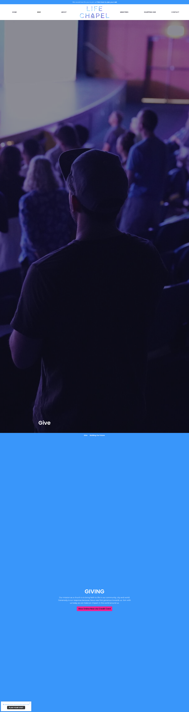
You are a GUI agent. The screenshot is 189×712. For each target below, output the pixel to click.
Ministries (124, 12)
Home (14, 12)
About (64, 12)
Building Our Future (97, 435)
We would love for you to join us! (94, 2)
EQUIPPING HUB (150, 12)
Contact (175, 12)
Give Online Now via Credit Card (94, 608)
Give (39, 12)
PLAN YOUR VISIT (16, 707)
